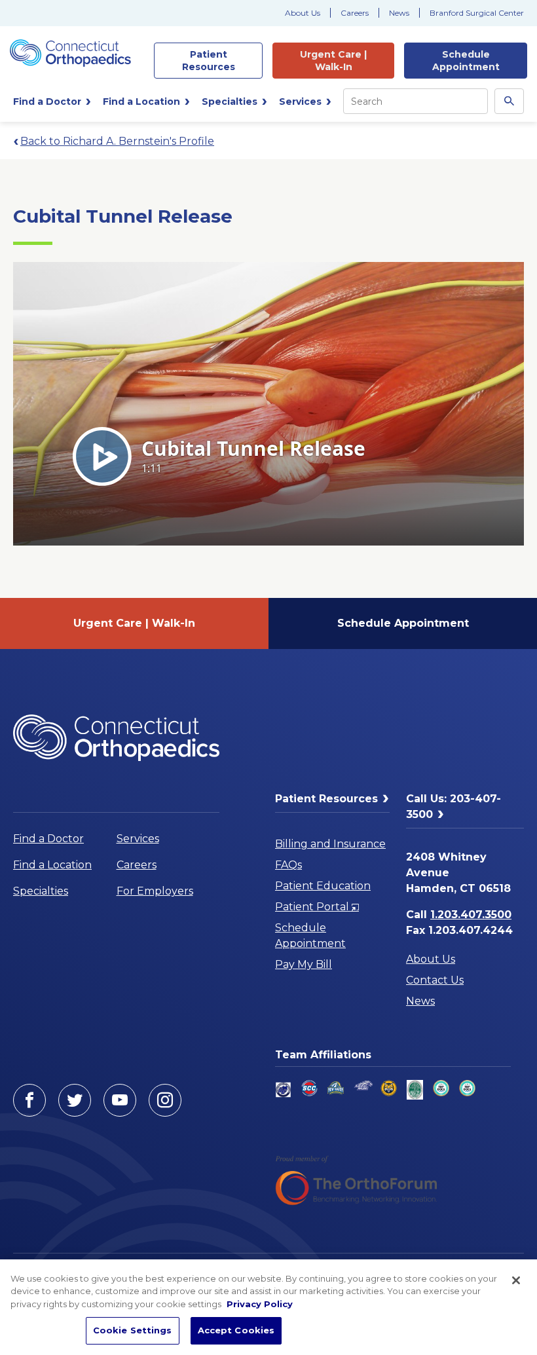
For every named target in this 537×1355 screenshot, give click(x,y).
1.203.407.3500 (470, 914)
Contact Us (435, 980)
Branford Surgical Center (477, 13)
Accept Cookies (236, 1330)
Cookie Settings (132, 1330)
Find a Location (52, 865)
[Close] (516, 1280)
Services (138, 838)
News (399, 13)
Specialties (40, 891)
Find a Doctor (48, 838)
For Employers (155, 891)
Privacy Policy (260, 1304)
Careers (355, 13)
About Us (302, 13)
